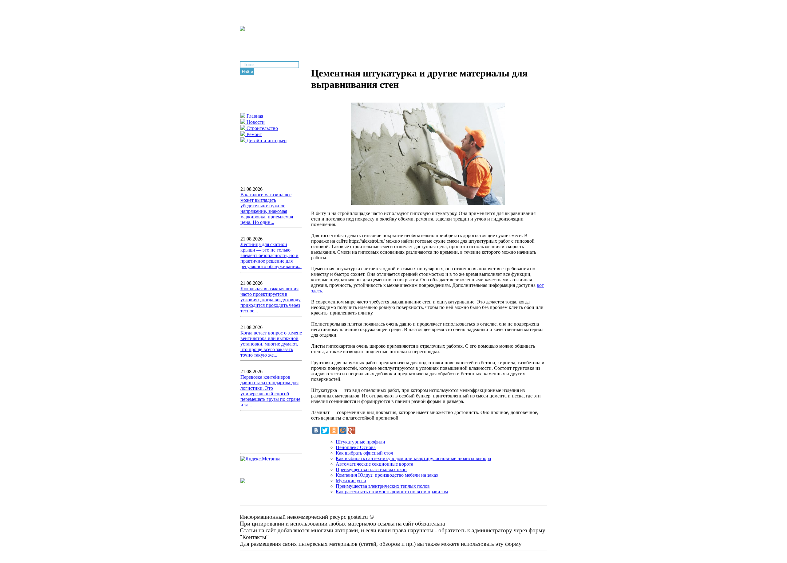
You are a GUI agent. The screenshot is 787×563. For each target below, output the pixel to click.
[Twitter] (325, 430)
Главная (254, 116)
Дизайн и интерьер (266, 140)
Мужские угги (351, 480)
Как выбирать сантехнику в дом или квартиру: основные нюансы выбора (413, 458)
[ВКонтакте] (316, 430)
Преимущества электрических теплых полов (383, 486)
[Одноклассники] (334, 430)
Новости (255, 122)
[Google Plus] (351, 430)
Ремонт (253, 134)
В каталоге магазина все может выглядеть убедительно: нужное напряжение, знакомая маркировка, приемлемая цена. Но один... (266, 208)
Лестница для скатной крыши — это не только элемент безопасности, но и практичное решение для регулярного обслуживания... (271, 255)
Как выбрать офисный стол (364, 452)
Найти (247, 71)
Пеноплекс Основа (356, 447)
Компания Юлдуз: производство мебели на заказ (387, 475)
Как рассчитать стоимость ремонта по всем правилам (392, 491)
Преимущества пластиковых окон (371, 469)
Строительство (261, 128)
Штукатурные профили (360, 441)
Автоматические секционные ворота (374, 464)
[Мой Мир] (342, 430)
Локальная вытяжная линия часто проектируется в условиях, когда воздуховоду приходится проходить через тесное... (270, 299)
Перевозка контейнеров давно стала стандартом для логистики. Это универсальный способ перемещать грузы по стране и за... (270, 390)
